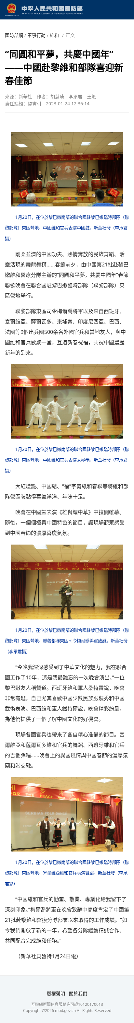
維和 (54, 35)
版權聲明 (56, 993)
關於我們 (78, 993)
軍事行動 (36, 35)
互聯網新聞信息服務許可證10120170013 (67, 1004)
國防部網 (14, 35)
